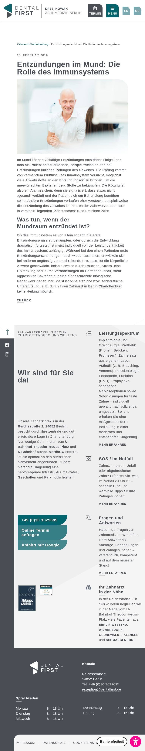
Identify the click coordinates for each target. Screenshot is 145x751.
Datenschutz (54, 742)
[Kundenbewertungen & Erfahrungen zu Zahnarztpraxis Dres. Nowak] (46, 594)
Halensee (129, 634)
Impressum (25, 742)
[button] (126, 11)
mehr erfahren (112, 444)
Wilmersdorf (111, 629)
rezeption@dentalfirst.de (101, 689)
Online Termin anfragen (35, 532)
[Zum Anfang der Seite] (7, 332)
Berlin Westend (113, 624)
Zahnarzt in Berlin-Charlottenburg (96, 286)
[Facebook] (7, 345)
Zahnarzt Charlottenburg (33, 44)
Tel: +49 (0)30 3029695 (100, 684)
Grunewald (109, 634)
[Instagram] (7, 354)
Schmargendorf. (121, 640)
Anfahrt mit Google (40, 545)
